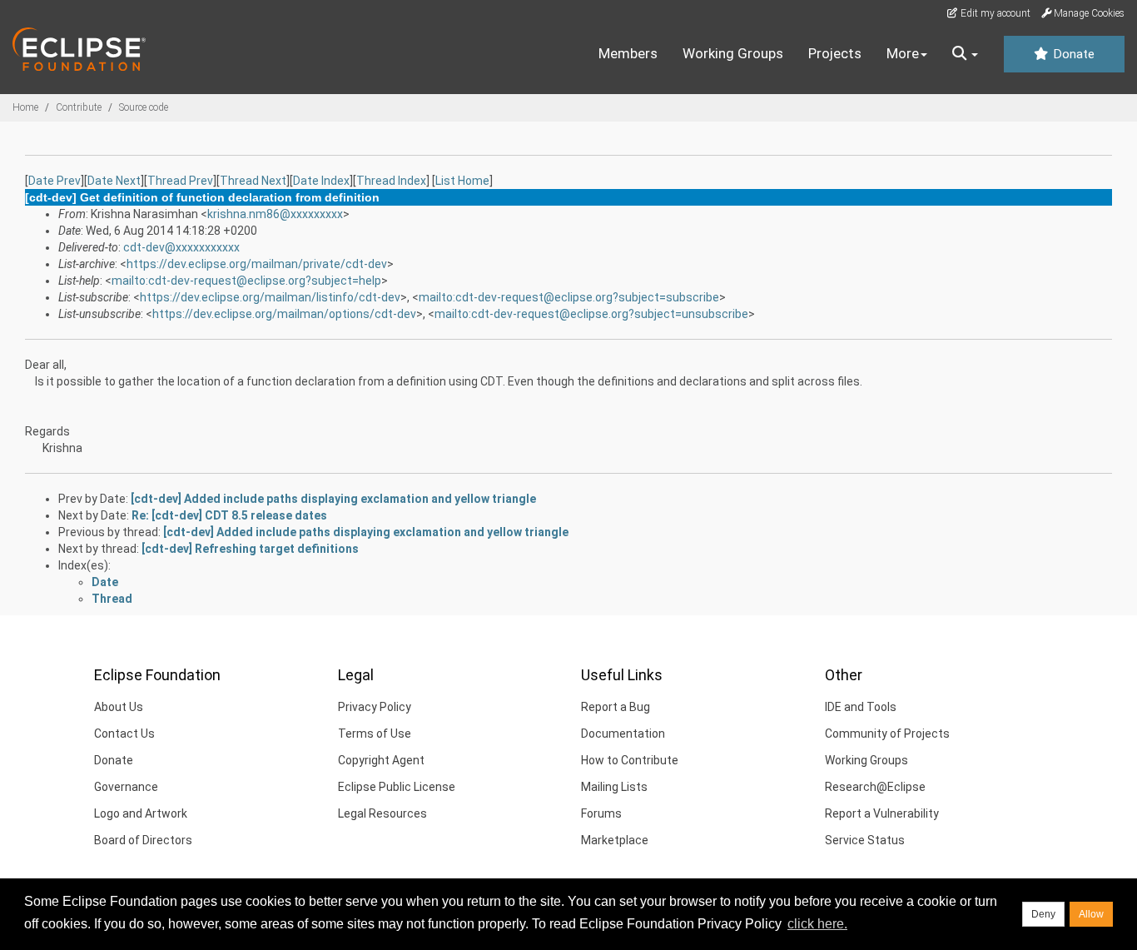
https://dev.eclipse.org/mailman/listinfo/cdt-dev (270, 297)
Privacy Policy (374, 707)
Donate (1072, 54)
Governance (126, 786)
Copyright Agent (381, 760)
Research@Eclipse (875, 786)
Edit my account (994, 13)
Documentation (623, 733)
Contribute (79, 107)
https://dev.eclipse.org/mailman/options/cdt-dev (284, 314)
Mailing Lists (614, 786)
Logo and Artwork (140, 813)
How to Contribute (629, 760)
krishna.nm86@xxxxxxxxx (275, 214)
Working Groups (733, 53)
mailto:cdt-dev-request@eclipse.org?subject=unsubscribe (591, 314)
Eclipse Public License (396, 786)
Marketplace (614, 840)
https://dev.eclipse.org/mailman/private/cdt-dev (257, 264)
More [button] (902, 53)
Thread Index (391, 180)
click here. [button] (817, 924)
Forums (601, 813)
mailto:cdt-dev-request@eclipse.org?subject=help (246, 280)
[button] (965, 54)
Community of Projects (887, 733)
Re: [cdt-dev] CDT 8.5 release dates (229, 515)
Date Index (321, 180)
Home (25, 107)
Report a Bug (615, 707)
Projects (834, 53)
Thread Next (253, 180)
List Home (462, 180)
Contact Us (124, 733)
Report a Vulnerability (882, 813)
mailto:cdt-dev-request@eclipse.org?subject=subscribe (569, 297)
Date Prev (54, 180)
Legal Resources (382, 813)
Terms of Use (374, 733)
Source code (143, 107)
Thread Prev (180, 180)
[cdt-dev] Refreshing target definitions (250, 548)
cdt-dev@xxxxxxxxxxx (181, 247)
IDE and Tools (860, 707)
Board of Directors (143, 840)
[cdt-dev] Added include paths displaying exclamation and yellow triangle (333, 498)
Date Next (114, 180)
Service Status (865, 840)
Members (628, 53)
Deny (1043, 914)
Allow (1091, 914)
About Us (118, 707)
